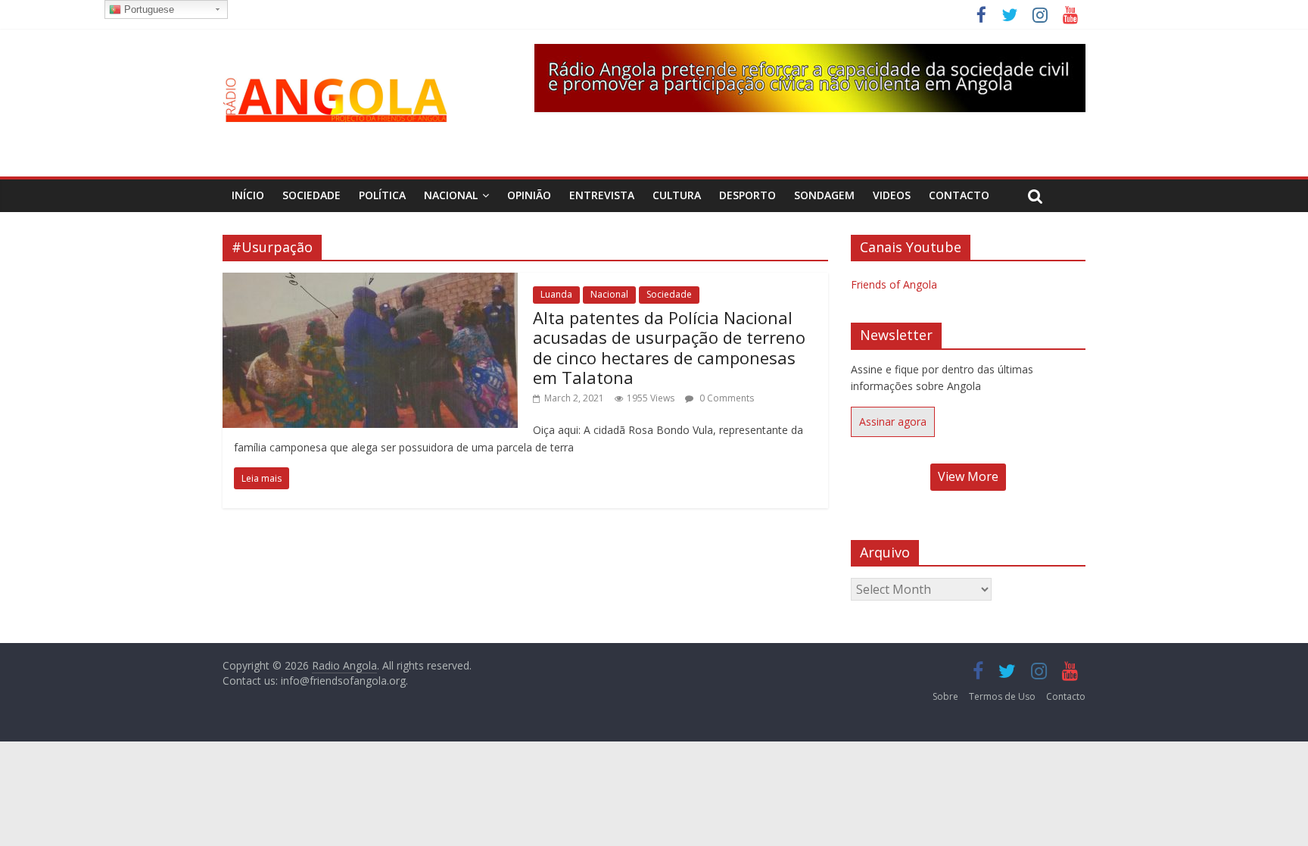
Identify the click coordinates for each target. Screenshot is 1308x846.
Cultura (676, 195)
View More (968, 476)
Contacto (959, 195)
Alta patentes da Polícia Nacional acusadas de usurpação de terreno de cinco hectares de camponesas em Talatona (669, 347)
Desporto (747, 195)
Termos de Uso (1002, 696)
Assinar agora (892, 421)
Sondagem (824, 195)
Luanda (556, 294)
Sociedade (311, 195)
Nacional (451, 195)
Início (248, 195)
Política (382, 195)
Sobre (945, 696)
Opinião (529, 195)
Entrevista (601, 195)
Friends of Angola (894, 284)
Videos (892, 195)
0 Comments (725, 398)
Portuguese (147, 9)
